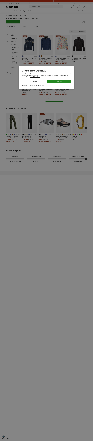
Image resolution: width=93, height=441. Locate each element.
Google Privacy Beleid (35, 76)
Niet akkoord (33, 81)
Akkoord (59, 81)
